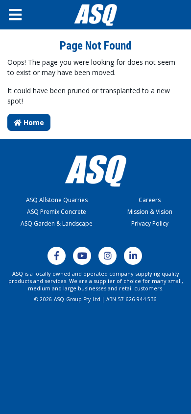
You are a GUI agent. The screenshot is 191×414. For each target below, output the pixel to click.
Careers (150, 200)
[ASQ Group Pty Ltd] (95, 15)
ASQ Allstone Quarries (57, 200)
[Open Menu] (23, 15)
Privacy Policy (149, 223)
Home (33, 122)
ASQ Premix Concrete (56, 211)
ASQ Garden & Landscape (57, 223)
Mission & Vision (149, 211)
